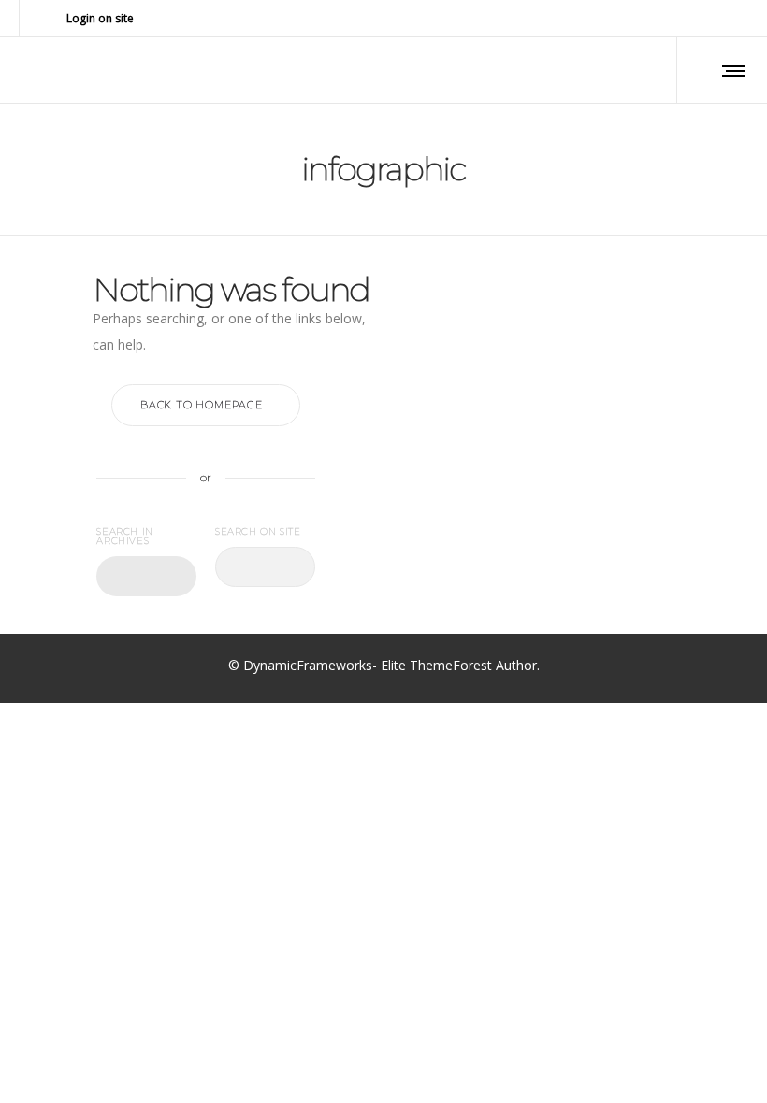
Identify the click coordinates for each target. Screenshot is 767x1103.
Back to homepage (201, 404)
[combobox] (146, 576)
